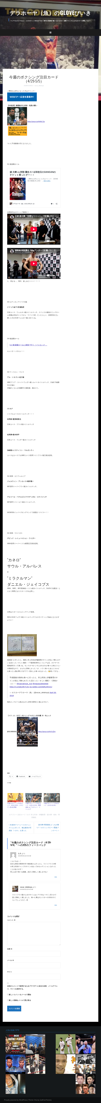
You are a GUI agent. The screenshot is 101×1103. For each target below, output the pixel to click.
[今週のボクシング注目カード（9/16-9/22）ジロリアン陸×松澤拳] (15, 797)
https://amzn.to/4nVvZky (47, 732)
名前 (9, 949)
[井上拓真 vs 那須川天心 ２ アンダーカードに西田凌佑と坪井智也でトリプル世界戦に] (15, 1064)
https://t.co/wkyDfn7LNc (19, 687)
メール (10, 960)
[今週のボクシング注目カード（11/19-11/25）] (52, 797)
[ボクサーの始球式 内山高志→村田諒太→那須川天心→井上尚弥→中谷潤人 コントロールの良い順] (65, 1044)
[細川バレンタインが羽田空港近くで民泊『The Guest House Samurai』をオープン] (35, 1064)
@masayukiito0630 (40, 684)
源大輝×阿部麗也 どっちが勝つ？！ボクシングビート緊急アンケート (47, 827)
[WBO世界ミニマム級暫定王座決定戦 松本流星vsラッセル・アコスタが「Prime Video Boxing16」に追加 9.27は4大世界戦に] (35, 1044)
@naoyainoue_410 (24, 684)
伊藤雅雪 (42, 814)
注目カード (22, 814)
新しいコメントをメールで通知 (20, 994)
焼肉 (55, 814)
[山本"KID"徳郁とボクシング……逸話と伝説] (65, 1064)
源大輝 (49, 814)
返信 (56, 877)
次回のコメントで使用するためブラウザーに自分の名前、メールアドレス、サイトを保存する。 (32, 987)
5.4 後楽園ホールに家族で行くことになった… (28, 345)
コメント (11, 920)
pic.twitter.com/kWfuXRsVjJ (41, 687)
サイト (9, 972)
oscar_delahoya (39, 85)
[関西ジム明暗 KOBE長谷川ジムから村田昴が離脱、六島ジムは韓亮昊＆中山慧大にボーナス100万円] (85, 1064)
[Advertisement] (50, 50)
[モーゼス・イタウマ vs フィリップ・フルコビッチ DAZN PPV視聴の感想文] (85, 1044)
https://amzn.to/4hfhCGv (36, 121)
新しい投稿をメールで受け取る (20, 1000)
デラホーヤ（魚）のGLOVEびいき (50, 12)
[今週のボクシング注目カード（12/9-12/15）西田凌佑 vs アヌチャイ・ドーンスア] (33, 797)
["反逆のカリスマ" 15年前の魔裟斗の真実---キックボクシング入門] (15, 1084)
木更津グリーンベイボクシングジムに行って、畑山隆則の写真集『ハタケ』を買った (20, 827)
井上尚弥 (34, 814)
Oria (35, 1100)
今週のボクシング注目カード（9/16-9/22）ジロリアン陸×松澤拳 (15, 805)
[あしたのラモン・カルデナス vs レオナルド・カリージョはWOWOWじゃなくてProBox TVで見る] (15, 1044)
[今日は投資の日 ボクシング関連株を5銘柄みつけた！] (85, 1084)
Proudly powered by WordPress (15, 1100)
